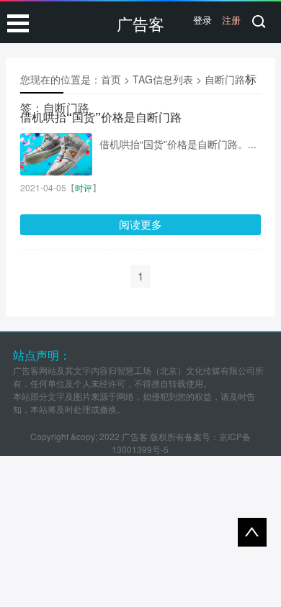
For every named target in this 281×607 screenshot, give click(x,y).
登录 (202, 20)
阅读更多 (140, 224)
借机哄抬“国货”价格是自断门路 (101, 117)
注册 (231, 20)
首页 (111, 79)
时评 (83, 187)
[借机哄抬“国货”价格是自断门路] (56, 154)
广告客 (140, 23)
